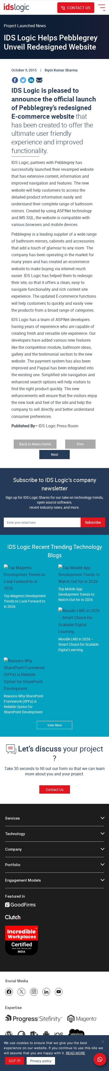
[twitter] (21, 992)
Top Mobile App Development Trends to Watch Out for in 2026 (76, 594)
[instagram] (34, 992)
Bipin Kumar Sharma (61, 70)
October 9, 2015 (24, 70)
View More (54, 725)
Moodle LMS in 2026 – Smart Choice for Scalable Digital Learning (78, 644)
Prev (80, 444)
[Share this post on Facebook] (15, 79)
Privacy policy (40, 1061)
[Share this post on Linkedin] (31, 79)
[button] (99, 1059)
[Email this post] (39, 79)
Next (54, 454)
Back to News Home (35, 444)
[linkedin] (46, 992)
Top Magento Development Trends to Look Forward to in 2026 (25, 601)
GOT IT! (15, 1061)
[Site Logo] (16, 7)
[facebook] (9, 992)
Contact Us (54, 789)
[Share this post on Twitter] (23, 79)
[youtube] (59, 992)
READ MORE (75, 1053)
